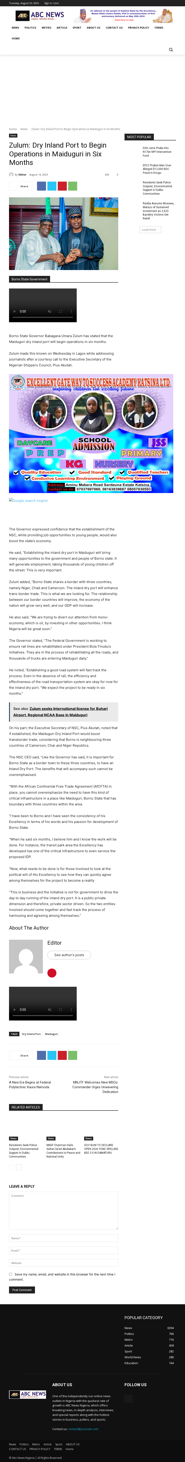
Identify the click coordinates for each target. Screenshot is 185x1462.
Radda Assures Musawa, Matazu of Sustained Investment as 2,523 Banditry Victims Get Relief (158, 211)
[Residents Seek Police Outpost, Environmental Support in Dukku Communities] (26, 1128)
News (24, 129)
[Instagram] (154, 3)
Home (13, 129)
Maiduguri (51, 1034)
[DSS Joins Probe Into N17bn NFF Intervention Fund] (132, 151)
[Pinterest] (62, 186)
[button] (170, 49)
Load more (149, 230)
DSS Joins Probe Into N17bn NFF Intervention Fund (157, 151)
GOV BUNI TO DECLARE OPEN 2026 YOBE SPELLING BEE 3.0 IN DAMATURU (101, 1149)
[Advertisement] (92, 88)
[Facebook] (148, 3)
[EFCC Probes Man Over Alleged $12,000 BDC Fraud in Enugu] (132, 169)
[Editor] (12, 174)
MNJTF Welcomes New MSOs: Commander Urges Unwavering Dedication (95, 1087)
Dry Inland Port (31, 1034)
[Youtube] (173, 3)
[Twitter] (161, 3)
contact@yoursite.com (83, 1429)
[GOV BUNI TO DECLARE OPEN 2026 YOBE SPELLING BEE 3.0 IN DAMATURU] (101, 1128)
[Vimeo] (167, 3)
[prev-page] (12, 1167)
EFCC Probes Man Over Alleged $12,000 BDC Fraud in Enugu (157, 169)
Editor (22, 174)
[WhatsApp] (72, 186)
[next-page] (19, 1167)
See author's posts (69, 955)
